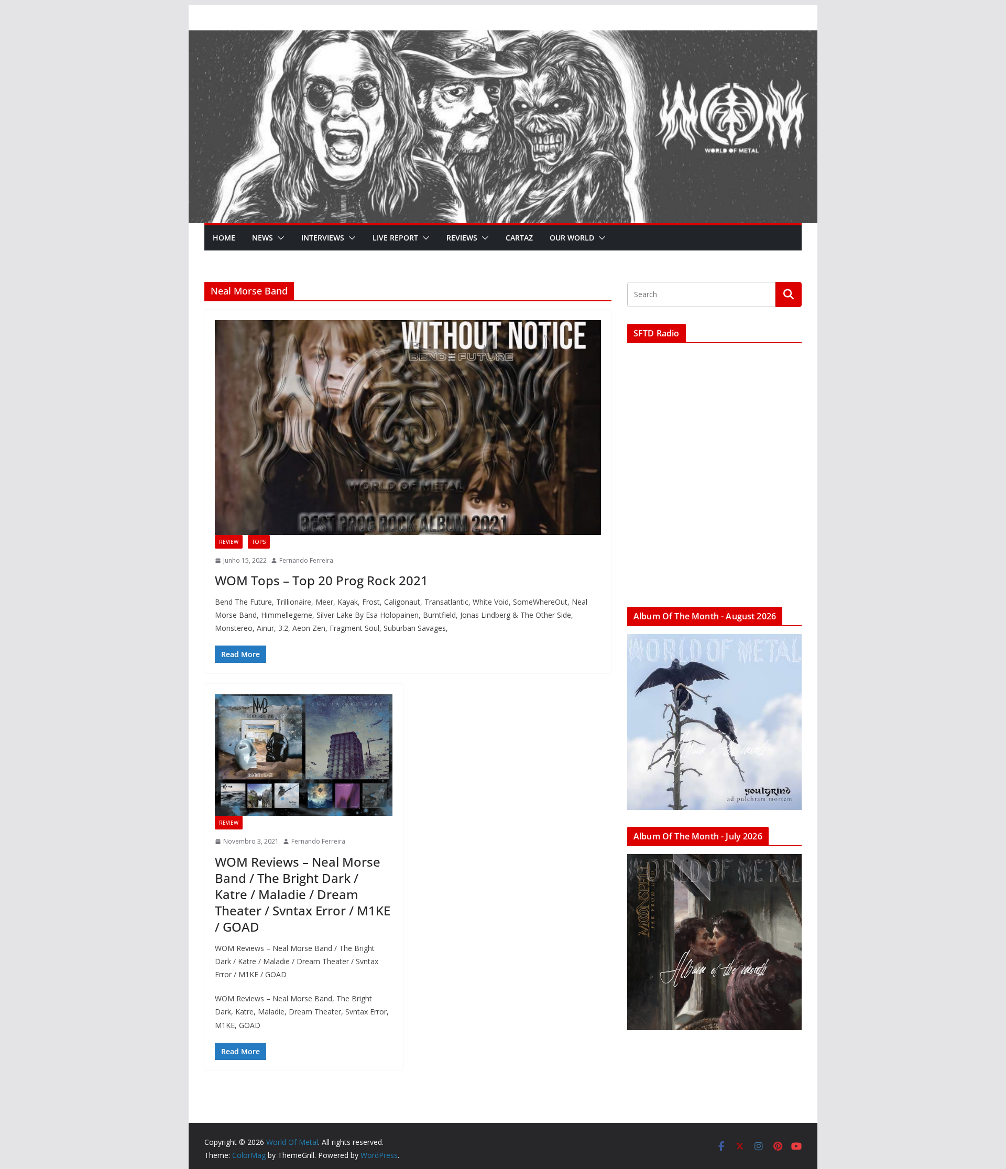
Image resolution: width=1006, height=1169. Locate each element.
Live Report (395, 238)
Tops (259, 541)
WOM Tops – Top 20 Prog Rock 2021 (321, 580)
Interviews (322, 238)
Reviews (461, 238)
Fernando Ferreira (306, 560)
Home (224, 238)
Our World (572, 238)
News (262, 238)
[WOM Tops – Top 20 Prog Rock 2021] (408, 427)
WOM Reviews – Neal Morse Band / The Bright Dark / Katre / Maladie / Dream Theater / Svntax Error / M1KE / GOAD (302, 894)
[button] (279, 238)
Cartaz (519, 238)
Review (228, 541)
